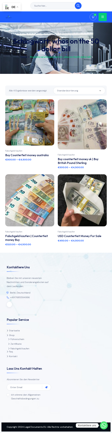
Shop (12, 335)
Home (24, 56)
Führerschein (17, 339)
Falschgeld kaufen (13, 150)
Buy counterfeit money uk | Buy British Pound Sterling (78, 161)
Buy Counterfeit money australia (27, 155)
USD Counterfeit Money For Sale (79, 236)
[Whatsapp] (104, 425)
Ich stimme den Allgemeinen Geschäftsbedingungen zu (25, 396)
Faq (11, 351)
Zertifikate (16, 343)
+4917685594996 (20, 297)
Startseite (14, 330)
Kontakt (13, 356)
